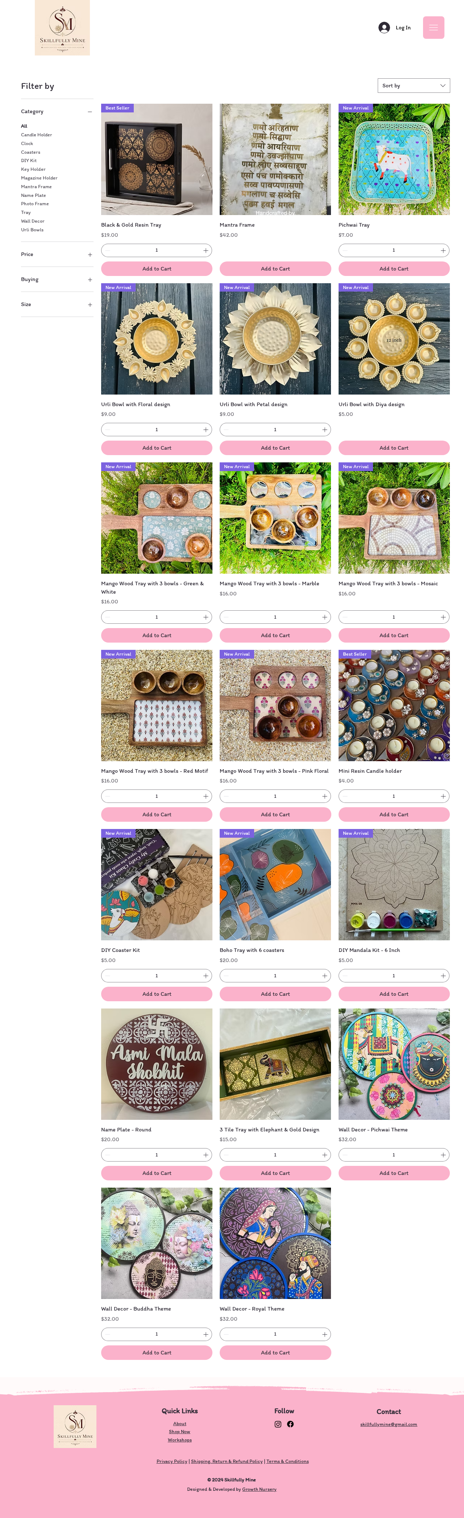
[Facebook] (290, 1424)
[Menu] (433, 27)
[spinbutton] (156, 250)
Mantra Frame (36, 186)
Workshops (180, 1440)
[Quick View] (275, 159)
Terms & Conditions (287, 1461)
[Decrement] (106, 250)
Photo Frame (35, 204)
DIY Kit (29, 160)
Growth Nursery (259, 1489)
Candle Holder (36, 135)
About (179, 1423)
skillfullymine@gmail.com (388, 1424)
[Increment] (206, 250)
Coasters (30, 152)
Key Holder (33, 169)
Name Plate (33, 195)
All (24, 126)
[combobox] (414, 85)
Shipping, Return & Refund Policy (227, 1461)
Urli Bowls (32, 230)
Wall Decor (33, 221)
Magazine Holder (39, 178)
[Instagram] (278, 1424)
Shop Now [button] (179, 1431)
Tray (26, 212)
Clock (27, 143)
